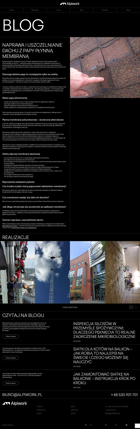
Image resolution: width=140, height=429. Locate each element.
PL (86, 425)
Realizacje (34, 10)
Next (131, 307)
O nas (58, 10)
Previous (136, 307)
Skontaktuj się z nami (9, 226)
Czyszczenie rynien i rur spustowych (23, 227)
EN (91, 425)
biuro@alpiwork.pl (22, 394)
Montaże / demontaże (14, 299)
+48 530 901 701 (124, 394)
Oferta (11, 10)
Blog (81, 10)
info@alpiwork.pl (112, 413)
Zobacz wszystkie (70, 307)
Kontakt (105, 10)
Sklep (128, 10)
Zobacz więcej (11, 336)
